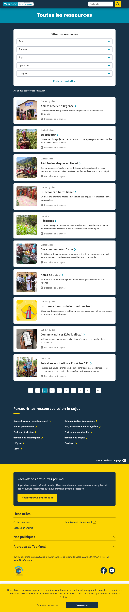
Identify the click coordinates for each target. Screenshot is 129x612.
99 (98, 390)
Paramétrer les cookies (47, 605)
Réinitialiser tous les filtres (64, 81)
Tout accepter (82, 605)
